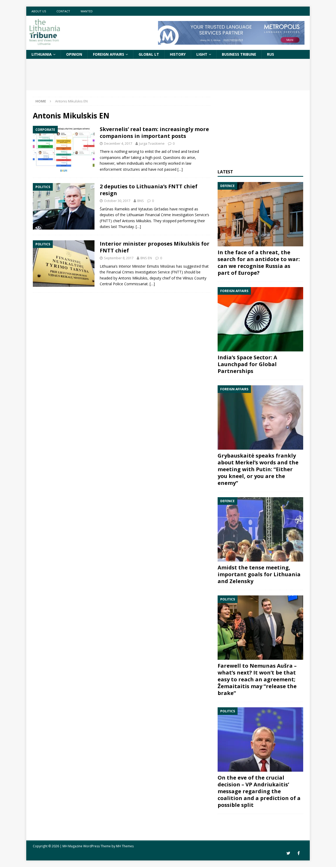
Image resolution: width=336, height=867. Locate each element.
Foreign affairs (108, 54)
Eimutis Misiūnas (161, 266)
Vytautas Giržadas (153, 208)
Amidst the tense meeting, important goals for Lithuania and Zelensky (259, 574)
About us (39, 11)
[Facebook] (298, 853)
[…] (180, 169)
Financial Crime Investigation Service (176, 214)
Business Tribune (239, 54)
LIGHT (201, 54)
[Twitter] (288, 853)
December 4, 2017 (118, 143)
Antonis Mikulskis (136, 220)
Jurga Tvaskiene (152, 143)
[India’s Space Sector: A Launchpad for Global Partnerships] (260, 319)
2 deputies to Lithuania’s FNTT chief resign (148, 190)
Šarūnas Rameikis (115, 208)
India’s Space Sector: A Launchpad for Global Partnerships (247, 364)
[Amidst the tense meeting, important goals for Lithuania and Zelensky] (260, 529)
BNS (140, 200)
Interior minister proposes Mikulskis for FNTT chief (154, 247)
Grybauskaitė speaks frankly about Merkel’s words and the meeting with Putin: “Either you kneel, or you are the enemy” (258, 469)
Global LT (149, 54)
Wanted (87, 11)
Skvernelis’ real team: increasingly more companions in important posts (154, 132)
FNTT (177, 271)
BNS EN (146, 258)
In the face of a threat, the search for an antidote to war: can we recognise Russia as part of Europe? (259, 262)
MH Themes (125, 846)
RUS (270, 54)
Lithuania (42, 54)
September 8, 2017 (118, 258)
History (178, 54)
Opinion (74, 54)
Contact (63, 11)
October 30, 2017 (117, 200)
